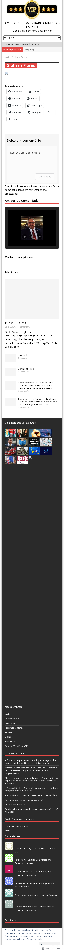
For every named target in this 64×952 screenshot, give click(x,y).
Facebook (10, 920)
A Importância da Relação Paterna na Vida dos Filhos (31, 795)
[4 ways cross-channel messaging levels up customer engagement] (10, 435)
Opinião (9, 736)
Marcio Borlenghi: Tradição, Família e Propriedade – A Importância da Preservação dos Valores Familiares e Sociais (31, 780)
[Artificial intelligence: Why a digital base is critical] (46, 444)
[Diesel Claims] (32, 317)
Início (7, 714)
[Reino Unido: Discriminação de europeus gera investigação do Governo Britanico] (34, 453)
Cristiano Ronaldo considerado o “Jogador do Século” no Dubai (31, 810)
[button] (24, 237)
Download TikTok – (27, 368)
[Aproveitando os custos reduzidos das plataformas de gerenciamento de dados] (46, 453)
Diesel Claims (15, 323)
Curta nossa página (19, 257)
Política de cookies (35, 939)
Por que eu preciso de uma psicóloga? (24, 799)
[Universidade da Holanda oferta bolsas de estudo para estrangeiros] (22, 453)
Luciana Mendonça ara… (27, 906)
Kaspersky (23, 355)
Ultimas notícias (14, 753)
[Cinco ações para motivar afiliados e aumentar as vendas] (34, 435)
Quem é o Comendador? (17, 826)
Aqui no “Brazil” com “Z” (16, 746)
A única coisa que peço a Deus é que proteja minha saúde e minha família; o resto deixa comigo (30, 762)
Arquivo (9, 732)
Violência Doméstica (15, 804)
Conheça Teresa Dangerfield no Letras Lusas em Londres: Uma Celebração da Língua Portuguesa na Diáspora (37, 401)
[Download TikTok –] (10, 374)
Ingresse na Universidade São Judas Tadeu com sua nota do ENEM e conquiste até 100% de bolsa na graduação (31, 770)
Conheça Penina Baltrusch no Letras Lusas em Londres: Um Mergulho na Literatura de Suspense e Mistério (36, 385)
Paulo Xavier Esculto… (26, 859)
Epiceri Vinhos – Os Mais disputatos (21, 44)
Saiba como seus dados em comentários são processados (32, 190)
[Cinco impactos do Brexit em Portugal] (10, 462)
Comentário (45, 176)
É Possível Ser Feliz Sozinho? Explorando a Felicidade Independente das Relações (31, 789)
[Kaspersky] (10, 360)
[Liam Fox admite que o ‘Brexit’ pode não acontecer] (10, 444)
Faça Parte (10, 723)
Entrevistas (10, 741)
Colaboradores (12, 718)
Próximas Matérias (14, 727)
